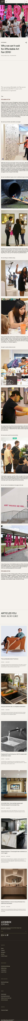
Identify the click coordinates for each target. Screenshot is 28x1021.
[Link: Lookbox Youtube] (6, 935)
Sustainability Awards (5, 996)
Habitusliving (3, 968)
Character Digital (4, 1010)
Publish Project (4, 956)
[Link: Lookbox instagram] (2, 935)
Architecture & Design (5, 966)
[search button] (6, 1)
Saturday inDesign (4, 982)
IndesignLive (3, 970)
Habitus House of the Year (6, 998)
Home (2, 948)
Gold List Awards (4, 999)
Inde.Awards (3, 994)
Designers (3, 952)
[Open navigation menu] (26, 1)
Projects (3, 950)
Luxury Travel (3, 971)
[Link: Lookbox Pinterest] (7, 935)
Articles (2, 954)
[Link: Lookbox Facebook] (4, 935)
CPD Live (3, 984)
